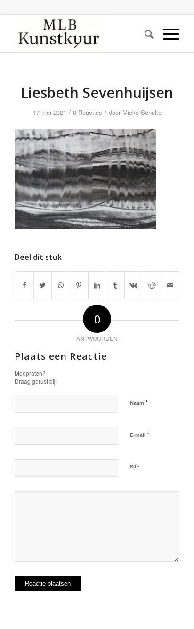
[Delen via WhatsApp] (61, 285)
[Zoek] (144, 33)
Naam (139, 402)
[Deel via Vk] (134, 285)
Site (134, 466)
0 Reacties (87, 112)
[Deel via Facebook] (24, 285)
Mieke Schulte (142, 112)
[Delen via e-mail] (170, 285)
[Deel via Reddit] (152, 285)
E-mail (139, 434)
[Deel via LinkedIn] (97, 285)
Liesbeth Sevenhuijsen (97, 92)
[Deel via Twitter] (43, 285)
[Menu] (166, 33)
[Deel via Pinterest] (79, 285)
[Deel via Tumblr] (115, 285)
